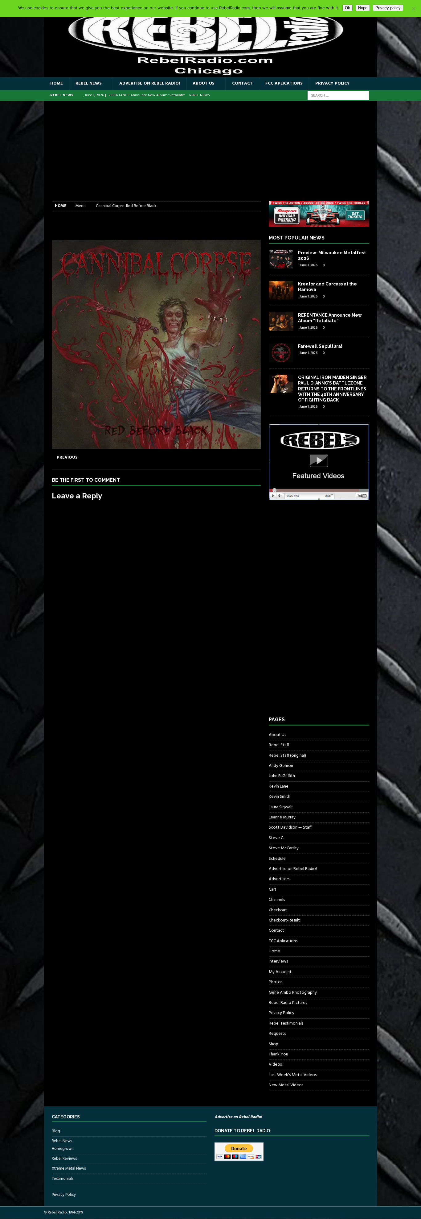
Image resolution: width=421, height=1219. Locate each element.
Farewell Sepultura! (320, 346)
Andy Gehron (281, 765)
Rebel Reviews (64, 1158)
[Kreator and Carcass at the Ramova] (281, 290)
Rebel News (89, 83)
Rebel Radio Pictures (288, 1002)
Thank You (278, 1054)
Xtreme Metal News (69, 1168)
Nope (362, 8)
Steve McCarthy (284, 848)
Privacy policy (388, 8)
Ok (347, 8)
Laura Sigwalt (281, 807)
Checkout (278, 910)
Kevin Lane (278, 786)
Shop (273, 1044)
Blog (56, 1131)
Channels (277, 899)
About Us (204, 83)
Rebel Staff (279, 745)
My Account (280, 972)
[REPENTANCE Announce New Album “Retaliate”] (281, 321)
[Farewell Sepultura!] (281, 352)
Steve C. (276, 838)
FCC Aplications (284, 83)
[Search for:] (338, 95)
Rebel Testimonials (286, 1023)
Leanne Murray (282, 817)
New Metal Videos (286, 1085)
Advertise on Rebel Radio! (149, 83)
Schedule (277, 858)
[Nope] (413, 9)
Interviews (278, 961)
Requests (277, 1033)
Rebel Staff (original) (287, 755)
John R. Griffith (282, 776)
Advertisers (279, 879)
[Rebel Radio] (210, 73)
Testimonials (62, 1178)
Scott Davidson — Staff (290, 827)
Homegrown (63, 1149)
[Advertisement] (210, 155)
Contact (242, 83)
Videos (275, 1064)
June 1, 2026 (308, 265)
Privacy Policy (332, 83)
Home (56, 83)
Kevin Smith (279, 796)
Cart (272, 889)
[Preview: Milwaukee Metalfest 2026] (281, 259)
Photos (275, 982)
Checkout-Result (284, 920)
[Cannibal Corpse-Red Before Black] (156, 445)
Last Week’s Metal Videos (293, 1075)
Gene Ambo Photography (293, 992)
